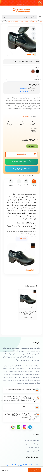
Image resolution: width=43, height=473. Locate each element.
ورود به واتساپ (24, 91)
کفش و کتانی (24, 21)
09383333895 (27, 399)
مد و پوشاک (33, 21)
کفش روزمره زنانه (13, 21)
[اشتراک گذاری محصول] (33, 34)
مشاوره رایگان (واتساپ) (19, 162)
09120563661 (13, 399)
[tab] (33, 183)
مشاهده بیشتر (21, 239)
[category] (40, 17)
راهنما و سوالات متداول (31, 441)
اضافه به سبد (34, 470)
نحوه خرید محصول (33, 451)
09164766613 (4, 401)
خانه (41, 21)
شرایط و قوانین (34, 447)
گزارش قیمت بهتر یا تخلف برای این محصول (21, 176)
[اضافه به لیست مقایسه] (33, 38)
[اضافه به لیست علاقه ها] (33, 29)
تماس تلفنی (23, 88)
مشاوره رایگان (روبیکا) (20, 169)
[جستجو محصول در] (4, 17)
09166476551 (12, 401)
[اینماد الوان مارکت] (21, 465)
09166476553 (29, 401)
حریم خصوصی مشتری (32, 444)
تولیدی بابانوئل (26, 116)
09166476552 (21, 401)
